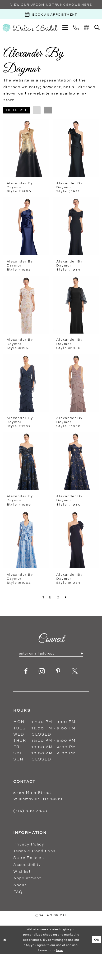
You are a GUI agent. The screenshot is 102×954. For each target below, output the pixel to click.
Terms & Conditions (34, 851)
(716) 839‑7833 (30, 810)
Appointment (27, 878)
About (19, 884)
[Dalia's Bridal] (29, 27)
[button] (65, 27)
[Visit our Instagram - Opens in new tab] (42, 671)
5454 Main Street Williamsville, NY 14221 (37, 795)
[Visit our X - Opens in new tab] (75, 671)
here (59, 950)
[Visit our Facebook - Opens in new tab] (26, 671)
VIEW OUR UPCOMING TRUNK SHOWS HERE (51, 5)
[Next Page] (65, 596)
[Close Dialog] (4, 939)
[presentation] (26, 148)
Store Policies (28, 857)
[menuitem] (65, 27)
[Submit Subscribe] (81, 653)
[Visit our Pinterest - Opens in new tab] (58, 671)
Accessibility (27, 864)
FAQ (18, 891)
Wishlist (22, 871)
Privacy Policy (28, 844)
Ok (96, 939)
